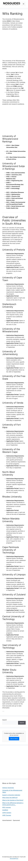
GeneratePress (14, 858)
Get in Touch (14, 738)
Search (4, 720)
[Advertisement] (14, 46)
